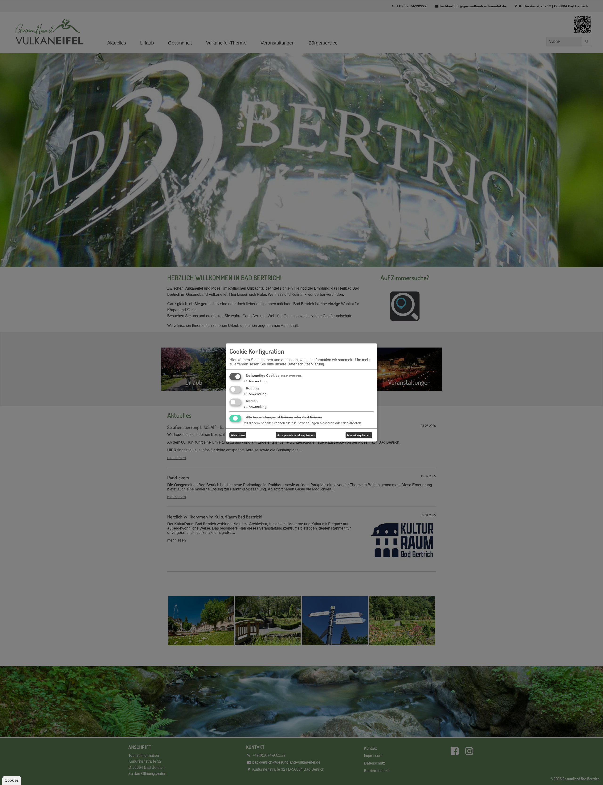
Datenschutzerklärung (305, 364)
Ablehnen (238, 435)
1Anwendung (255, 381)
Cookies (12, 780)
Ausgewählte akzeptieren (296, 435)
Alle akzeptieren (359, 435)
